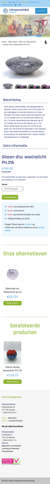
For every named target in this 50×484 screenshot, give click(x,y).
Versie (4, 184)
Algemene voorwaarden (11, 446)
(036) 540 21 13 (14, 2)
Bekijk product (12, 303)
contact (28, 224)
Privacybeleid (7, 451)
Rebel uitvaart (7, 5)
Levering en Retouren (10, 448)
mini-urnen (12, 42)
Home (4, 42)
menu (39, 10)
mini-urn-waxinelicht (27, 42)
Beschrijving (12, 100)
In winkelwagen (10, 197)
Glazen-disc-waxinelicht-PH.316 (16, 44)
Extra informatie (15, 145)
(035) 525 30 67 (34, 2)
